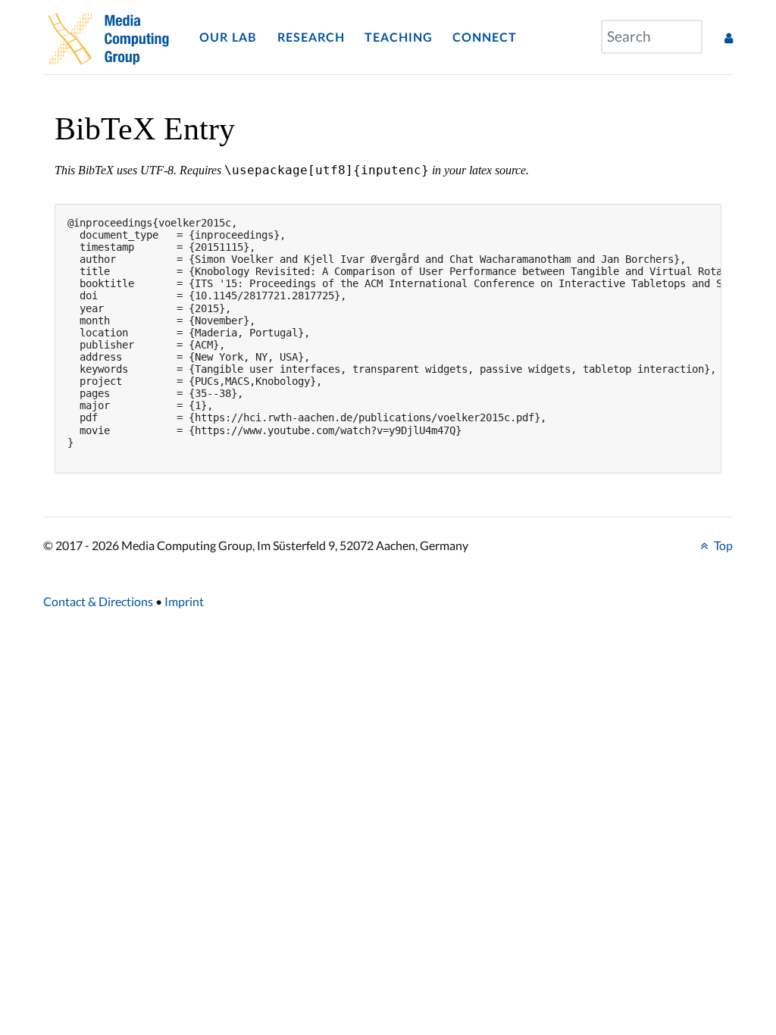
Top (722, 545)
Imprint (184, 601)
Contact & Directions (98, 601)
